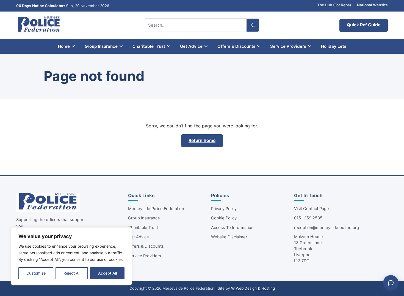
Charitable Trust (143, 227)
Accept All (107, 273)
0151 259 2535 (308, 218)
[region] (71, 256)
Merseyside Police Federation (156, 208)
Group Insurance (144, 218)
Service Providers (144, 255)
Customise (36, 273)
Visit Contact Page (311, 208)
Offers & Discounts (146, 246)
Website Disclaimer (229, 236)
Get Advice (138, 236)
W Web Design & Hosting (253, 288)
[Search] (253, 25)
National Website (372, 5)
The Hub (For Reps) (334, 5)
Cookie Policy (224, 218)
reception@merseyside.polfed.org (326, 227)
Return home (202, 140)
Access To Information (232, 227)
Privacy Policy (224, 208)
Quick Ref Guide (363, 24)
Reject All (71, 273)
